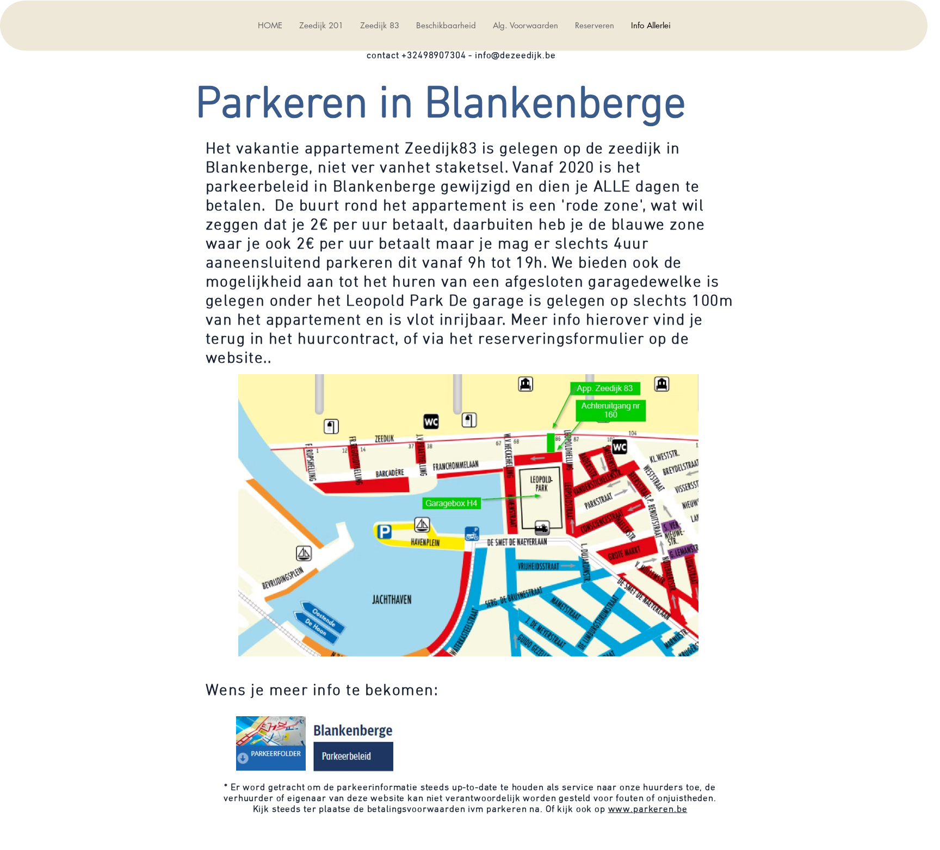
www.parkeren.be (648, 809)
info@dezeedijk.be (515, 56)
